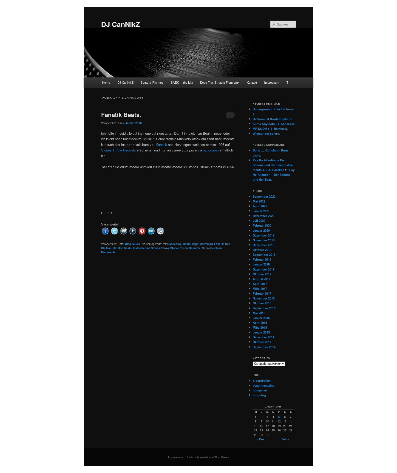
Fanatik (161, 144)
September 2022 (264, 196)
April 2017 (260, 284)
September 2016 (264, 308)
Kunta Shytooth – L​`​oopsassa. (274, 124)
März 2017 (260, 288)
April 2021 (260, 206)
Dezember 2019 (263, 235)
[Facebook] (105, 230)
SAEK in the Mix (182, 82)
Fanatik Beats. (121, 114)
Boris (256, 150)
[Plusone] (123, 230)
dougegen (260, 390)
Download (206, 244)
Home (106, 82)
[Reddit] (160, 230)
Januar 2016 (261, 318)
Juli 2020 (259, 220)
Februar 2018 (262, 259)
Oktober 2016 (262, 303)
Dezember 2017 (263, 269)
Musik (136, 244)
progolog (259, 395)
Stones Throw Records (118, 150)
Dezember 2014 (263, 337)
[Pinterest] (142, 230)
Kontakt (252, 82)
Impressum (271, 82)
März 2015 (260, 327)
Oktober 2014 (262, 342)
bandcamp (211, 150)
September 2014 (264, 347)
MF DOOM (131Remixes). (270, 128)
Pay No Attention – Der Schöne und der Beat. (274, 175)
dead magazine (263, 385)
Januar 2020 (261, 230)
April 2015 (260, 322)
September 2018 (264, 254)
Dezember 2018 (263, 245)
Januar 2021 (261, 211)
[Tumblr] (133, 230)
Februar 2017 (262, 293)
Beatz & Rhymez (152, 82)
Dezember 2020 (263, 216)
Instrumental (141, 248)
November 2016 (264, 298)
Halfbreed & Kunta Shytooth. (273, 119)
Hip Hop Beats (122, 248)
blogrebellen (262, 380)
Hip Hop (106, 248)
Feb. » (285, 439)
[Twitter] (114, 230)
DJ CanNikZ (120, 24)
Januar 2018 (261, 264)
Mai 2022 (259, 201)
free (227, 244)
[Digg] (151, 230)
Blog (128, 244)
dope (195, 244)
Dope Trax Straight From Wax (219, 82)
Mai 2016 (259, 313)
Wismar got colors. (266, 133)
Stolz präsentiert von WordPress (208, 457)
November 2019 (264, 240)
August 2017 (261, 279)
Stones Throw (160, 248)
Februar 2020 (262, 225)
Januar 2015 (261, 332)
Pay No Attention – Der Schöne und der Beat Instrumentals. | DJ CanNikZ (273, 165)
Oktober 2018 (262, 250)
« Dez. (261, 439)
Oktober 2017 (262, 274)
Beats (187, 244)
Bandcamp (174, 244)
